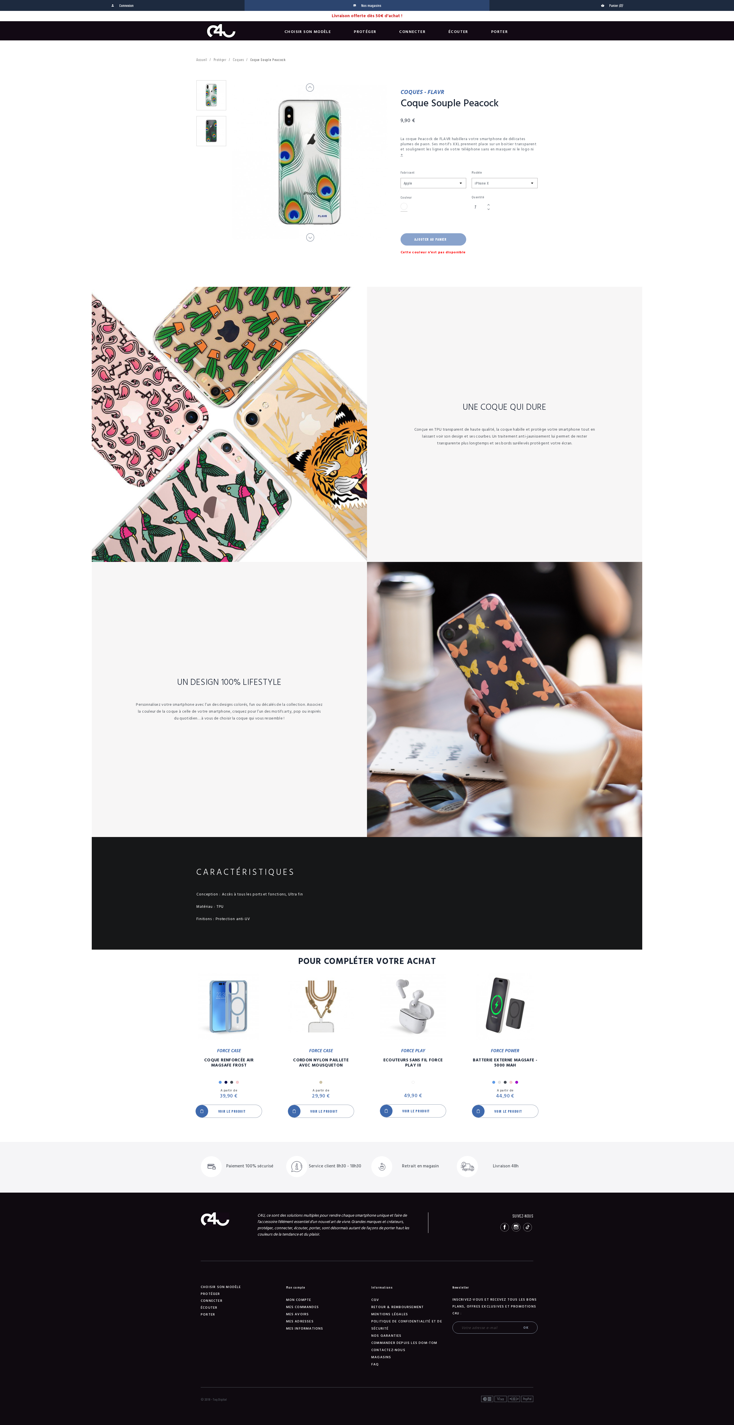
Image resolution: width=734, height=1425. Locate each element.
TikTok (528, 1227)
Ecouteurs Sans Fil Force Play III (413, 1063)
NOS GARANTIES (386, 1335)
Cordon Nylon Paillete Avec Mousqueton (321, 1063)
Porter (499, 32)
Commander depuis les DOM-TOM (404, 1342)
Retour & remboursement (397, 1307)
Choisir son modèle (307, 32)
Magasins (381, 1357)
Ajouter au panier (430, 239)
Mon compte (298, 1299)
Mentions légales (389, 1314)
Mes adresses (300, 1321)
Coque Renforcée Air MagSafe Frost (228, 1063)
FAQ (375, 1364)
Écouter (458, 32)
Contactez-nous (388, 1350)
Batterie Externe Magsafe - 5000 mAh (505, 1063)
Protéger (365, 32)
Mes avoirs (297, 1314)
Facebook (505, 1227)
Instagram (516, 1227)
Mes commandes (302, 1307)
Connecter (412, 32)
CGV (375, 1299)
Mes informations (304, 1328)
